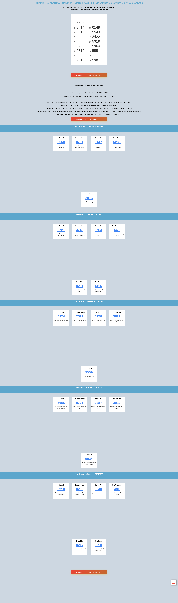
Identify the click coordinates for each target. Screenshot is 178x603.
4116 (98, 286)
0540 (98, 489)
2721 (61, 230)
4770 (98, 316)
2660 (61, 142)
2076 (89, 198)
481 (117, 489)
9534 (89, 459)
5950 (98, 545)
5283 (117, 142)
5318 (61, 489)
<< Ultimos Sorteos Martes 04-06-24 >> (89, 75)
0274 (61, 316)
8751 (79, 142)
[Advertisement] (89, 171)
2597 (79, 316)
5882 (117, 316)
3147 (98, 142)
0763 (98, 230)
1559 (89, 372)
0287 (98, 403)
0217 (79, 545)
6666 (61, 403)
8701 (79, 403)
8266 (79, 489)
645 (117, 230)
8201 (79, 286)
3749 (79, 230)
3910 (117, 403)
